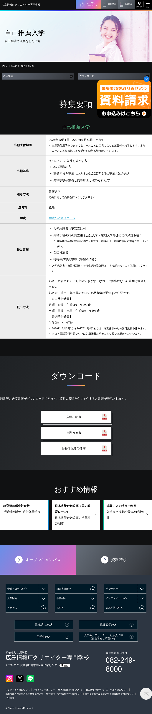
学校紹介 (61, 598)
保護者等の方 (108, 624)
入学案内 (13, 66)
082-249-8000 (120, 664)
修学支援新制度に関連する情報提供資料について (109, 694)
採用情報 (10, 698)
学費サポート (113, 588)
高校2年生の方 (44, 624)
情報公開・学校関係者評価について (64, 694)
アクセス (139, 7)
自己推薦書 (73, 432)
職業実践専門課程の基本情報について (24, 694)
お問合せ (129, 4)
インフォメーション (117, 598)
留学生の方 (44, 636)
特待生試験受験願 (74, 448)
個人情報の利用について (70, 689)
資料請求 (112, 4)
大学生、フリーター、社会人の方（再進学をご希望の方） (103, 637)
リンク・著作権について (18, 689)
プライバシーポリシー (44, 689)
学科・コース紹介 (17, 588)
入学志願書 (73, 417)
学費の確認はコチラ (62, 218)
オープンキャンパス (92, 4)
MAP (66, 665)
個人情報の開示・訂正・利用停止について (107, 689)
